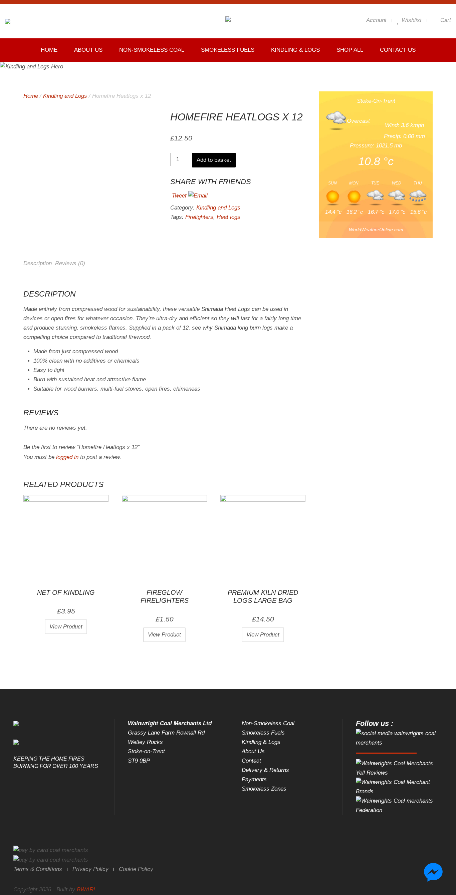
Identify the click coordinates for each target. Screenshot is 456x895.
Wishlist (411, 20)
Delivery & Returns (265, 770)
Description (37, 263)
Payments (254, 779)
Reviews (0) (70, 263)
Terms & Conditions (37, 869)
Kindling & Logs (295, 50)
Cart (445, 20)
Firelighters (199, 217)
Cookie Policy (136, 869)
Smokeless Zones (264, 789)
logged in (67, 457)
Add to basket (214, 160)
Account (376, 20)
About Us (88, 50)
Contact (251, 761)
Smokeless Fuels (227, 50)
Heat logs (228, 217)
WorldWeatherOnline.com (376, 229)
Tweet (179, 195)
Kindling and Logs (65, 96)
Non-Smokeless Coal (151, 50)
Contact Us (398, 50)
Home (49, 50)
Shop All (349, 50)
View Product (65, 626)
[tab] (37, 265)
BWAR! (86, 889)
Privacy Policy (90, 869)
